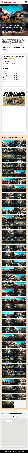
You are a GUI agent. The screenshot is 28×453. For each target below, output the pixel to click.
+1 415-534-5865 (8, 66)
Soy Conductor (10, 2)
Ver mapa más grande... (8, 130)
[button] (26, 2)
